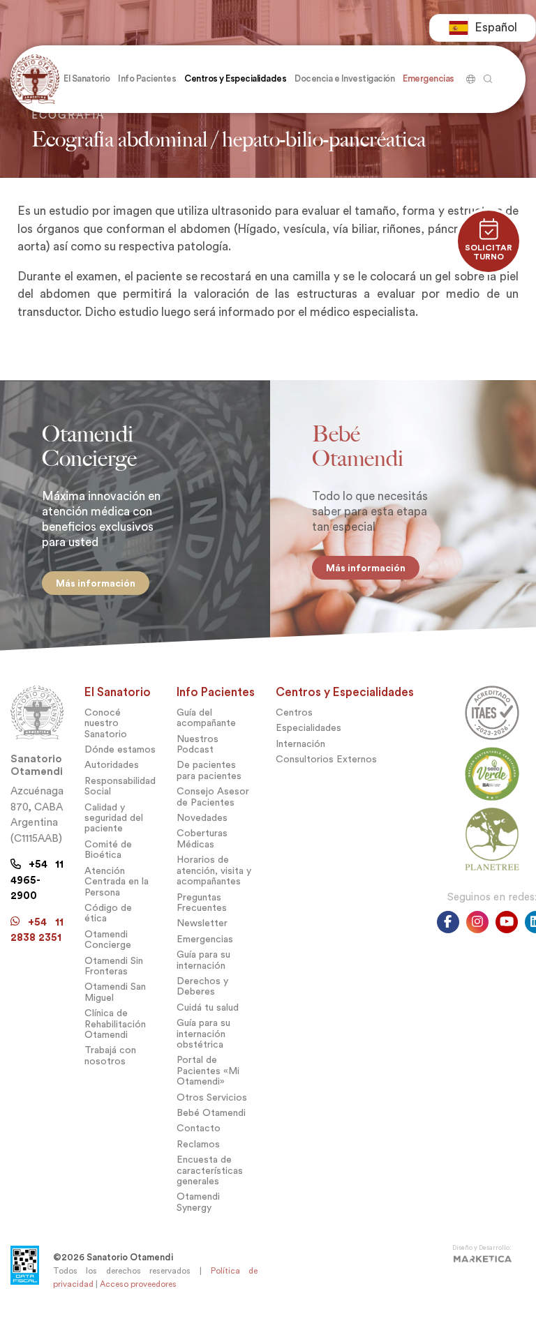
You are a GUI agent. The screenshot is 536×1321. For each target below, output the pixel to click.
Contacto (199, 1128)
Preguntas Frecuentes (202, 902)
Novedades (202, 818)
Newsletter (202, 923)
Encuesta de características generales (210, 1170)
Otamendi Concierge (107, 939)
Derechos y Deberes (202, 986)
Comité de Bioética (108, 849)
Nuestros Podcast (197, 744)
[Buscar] (469, 73)
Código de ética (108, 913)
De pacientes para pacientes (209, 770)
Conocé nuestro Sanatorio (105, 723)
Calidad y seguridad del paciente (113, 818)
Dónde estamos (120, 749)
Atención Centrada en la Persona (116, 882)
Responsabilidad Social (120, 786)
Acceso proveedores (138, 1284)
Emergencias (205, 939)
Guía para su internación (203, 959)
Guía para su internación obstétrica (203, 1034)
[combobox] (482, 28)
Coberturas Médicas (202, 838)
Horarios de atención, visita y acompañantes (214, 870)
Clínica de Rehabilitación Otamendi (115, 1024)
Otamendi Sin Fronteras (113, 966)
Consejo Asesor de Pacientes (213, 796)
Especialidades (308, 728)
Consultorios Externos (326, 759)
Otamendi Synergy (198, 1201)
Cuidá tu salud (208, 1007)
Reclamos (198, 1144)
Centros (294, 712)
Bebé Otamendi (211, 1113)
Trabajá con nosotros (110, 1055)
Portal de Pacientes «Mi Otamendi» (208, 1071)
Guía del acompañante (206, 717)
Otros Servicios (212, 1097)
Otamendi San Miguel (115, 991)
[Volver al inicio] (34, 79)
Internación (300, 744)
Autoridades (111, 765)
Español (496, 27)
